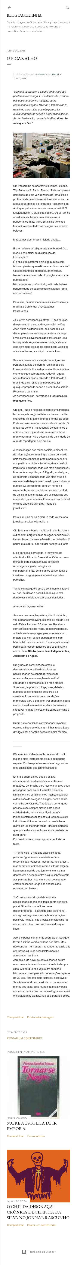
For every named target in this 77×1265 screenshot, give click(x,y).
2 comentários (36, 1136)
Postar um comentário (24, 1038)
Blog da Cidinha (24, 15)
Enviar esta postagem (40, 1017)
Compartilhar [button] (15, 1017)
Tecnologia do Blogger (42, 1251)
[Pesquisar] (67, 7)
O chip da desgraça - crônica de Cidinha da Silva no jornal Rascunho (38, 1212)
